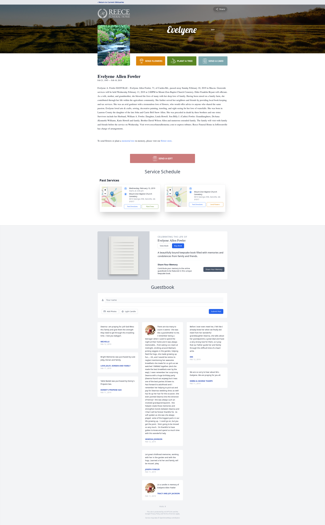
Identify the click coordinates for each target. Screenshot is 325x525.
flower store (166, 140)
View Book (164, 246)
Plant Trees (150, 206)
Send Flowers (215, 204)
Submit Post (216, 311)
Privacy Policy (155, 514)
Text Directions (132, 206)
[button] (111, 194)
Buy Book (178, 246)
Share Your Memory (214, 269)
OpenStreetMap (165, 518)
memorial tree (128, 140)
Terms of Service (169, 514)
